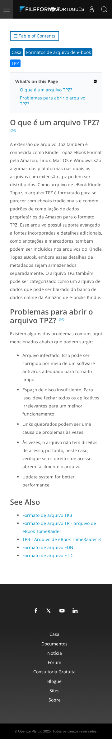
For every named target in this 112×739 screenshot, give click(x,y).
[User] (92, 9)
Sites (54, 690)
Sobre (55, 700)
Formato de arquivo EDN (47, 547)
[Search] (104, 9)
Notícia (54, 653)
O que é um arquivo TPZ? (46, 90)
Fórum (54, 662)
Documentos (54, 644)
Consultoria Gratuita (54, 672)
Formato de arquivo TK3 (47, 515)
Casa (16, 52)
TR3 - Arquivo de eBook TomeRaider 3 (61, 539)
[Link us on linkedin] (76, 611)
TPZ (15, 63)
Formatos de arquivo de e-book (58, 52)
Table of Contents (36, 36)
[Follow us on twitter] (50, 611)
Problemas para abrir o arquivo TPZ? (52, 101)
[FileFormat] (41, 9)
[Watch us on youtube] (63, 611)
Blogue (54, 681)
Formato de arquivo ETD (47, 555)
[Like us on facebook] (37, 611)
